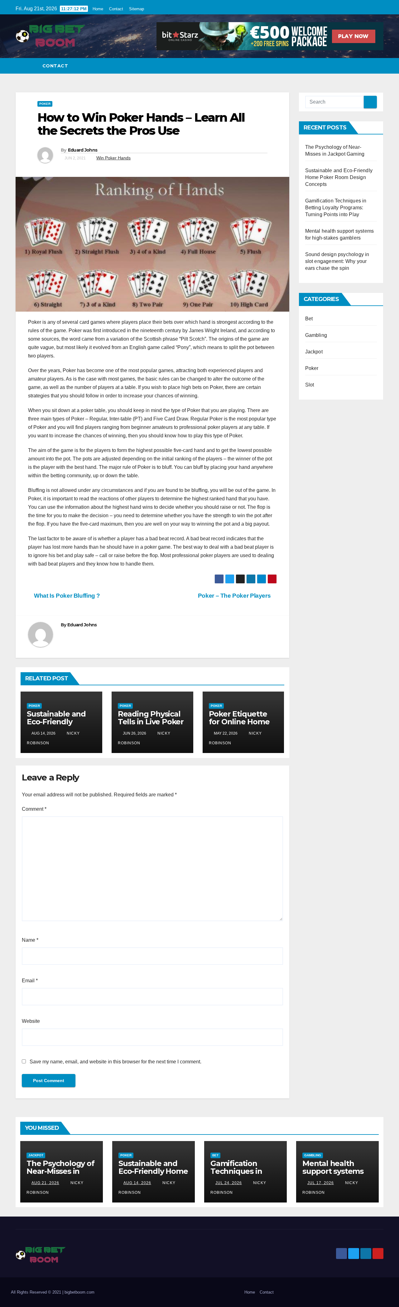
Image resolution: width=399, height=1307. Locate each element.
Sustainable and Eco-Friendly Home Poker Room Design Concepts (339, 177)
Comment (34, 809)
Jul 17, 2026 (320, 1183)
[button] (379, 65)
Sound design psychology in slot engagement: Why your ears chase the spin (337, 261)
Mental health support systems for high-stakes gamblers (332, 1175)
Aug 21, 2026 (45, 1183)
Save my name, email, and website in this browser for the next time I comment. (115, 1061)
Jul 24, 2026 (228, 1183)
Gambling (316, 335)
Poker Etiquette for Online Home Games (239, 721)
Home (98, 9)
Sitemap (136, 9)
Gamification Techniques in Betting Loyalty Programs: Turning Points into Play (336, 207)
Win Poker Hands (113, 157)
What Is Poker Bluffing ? (66, 595)
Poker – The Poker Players (235, 595)
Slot (309, 384)
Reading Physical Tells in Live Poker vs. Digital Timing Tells (151, 725)
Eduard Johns (83, 150)
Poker (44, 103)
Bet (309, 318)
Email (30, 980)
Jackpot (314, 351)
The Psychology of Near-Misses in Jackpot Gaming (60, 1171)
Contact (116, 9)
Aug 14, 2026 (137, 1183)
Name (30, 940)
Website (31, 1021)
